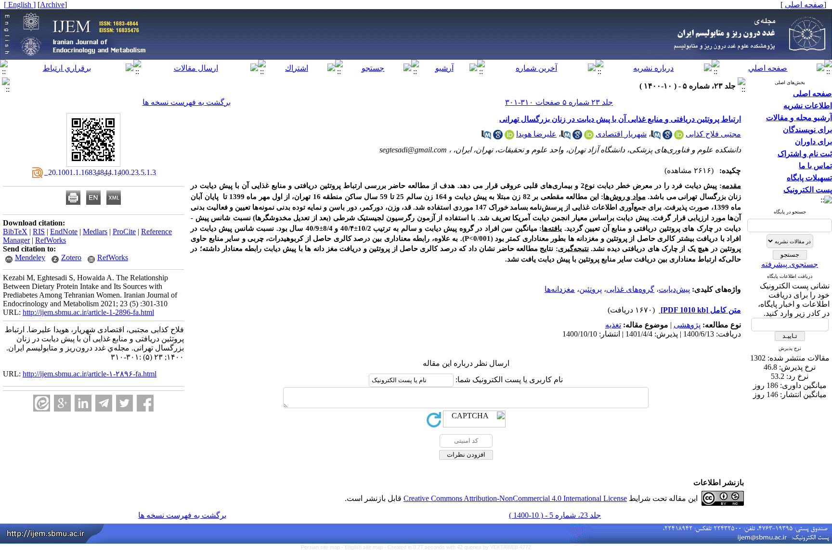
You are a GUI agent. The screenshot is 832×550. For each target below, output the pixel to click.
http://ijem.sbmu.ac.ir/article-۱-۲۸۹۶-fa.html (89, 374)
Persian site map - (323, 547)
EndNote (64, 231)
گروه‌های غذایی (630, 289)
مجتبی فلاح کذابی (713, 134)
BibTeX (15, 231)
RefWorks (50, 240)
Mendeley (30, 257)
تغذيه (613, 325)
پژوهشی (687, 325)
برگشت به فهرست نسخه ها (187, 102)
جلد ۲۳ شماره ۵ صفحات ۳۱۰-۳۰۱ (559, 102)
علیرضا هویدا (536, 134)
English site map (364, 547)
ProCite (124, 231)
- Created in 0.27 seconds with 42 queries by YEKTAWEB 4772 (457, 547)
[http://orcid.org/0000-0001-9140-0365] (589, 137)
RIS (39, 231)
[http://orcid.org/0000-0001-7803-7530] (509, 137)
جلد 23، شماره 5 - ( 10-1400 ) (555, 515)
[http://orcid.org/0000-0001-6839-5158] (679, 137)
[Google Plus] (62, 403)
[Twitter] (124, 403)
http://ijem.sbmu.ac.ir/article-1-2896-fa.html (88, 312)
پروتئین (590, 289)
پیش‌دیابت (674, 289)
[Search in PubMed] (656, 137)
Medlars (95, 231)
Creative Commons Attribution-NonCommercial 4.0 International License (515, 498)
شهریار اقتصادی (621, 134)
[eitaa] (41, 403)
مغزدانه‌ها (560, 289)
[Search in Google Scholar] (667, 137)
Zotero (71, 257)
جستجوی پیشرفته (789, 264)
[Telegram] (103, 403)
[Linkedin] (83, 403)
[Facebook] (145, 403)
